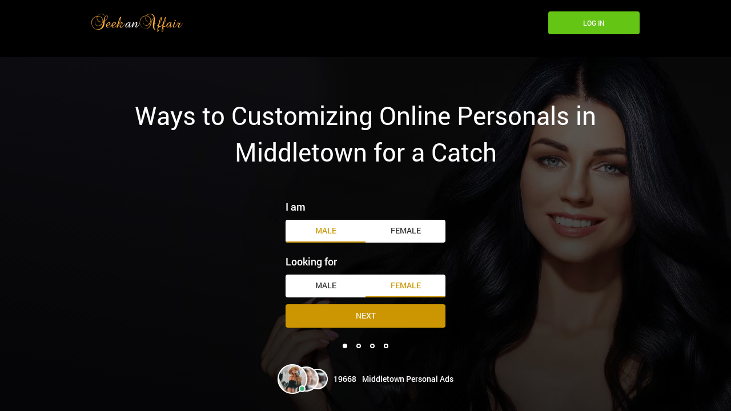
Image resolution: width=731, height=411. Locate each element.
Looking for (311, 261)
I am (296, 206)
